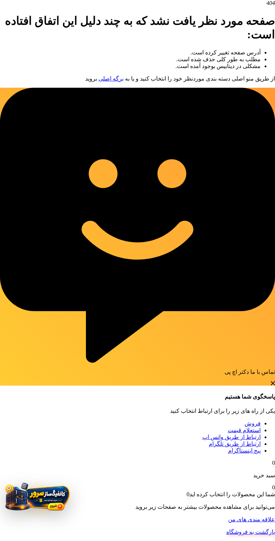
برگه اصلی (111, 79)
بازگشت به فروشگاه (250, 532)
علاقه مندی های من (251, 519)
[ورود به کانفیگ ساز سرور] (37, 499)
